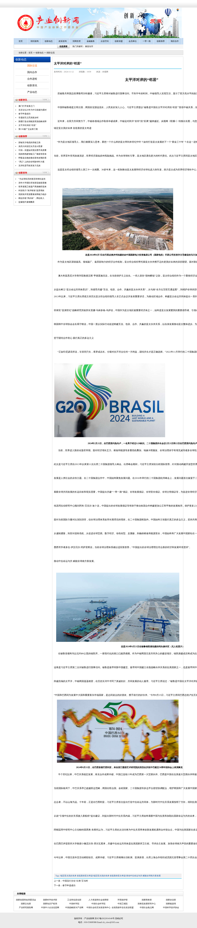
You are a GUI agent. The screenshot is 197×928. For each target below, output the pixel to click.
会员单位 (133, 41)
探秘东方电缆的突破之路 (29, 142)
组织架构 (35, 41)
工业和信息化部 (74, 900)
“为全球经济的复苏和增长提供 (31, 179)
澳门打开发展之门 (26, 106)
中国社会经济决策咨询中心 (98, 907)
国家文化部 (26, 903)
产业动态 (32, 92)
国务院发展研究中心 (147, 903)
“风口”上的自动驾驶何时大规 (31, 162)
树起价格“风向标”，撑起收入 (31, 198)
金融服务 (91, 41)
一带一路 (147, 41)
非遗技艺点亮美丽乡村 (28, 117)
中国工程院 (123, 903)
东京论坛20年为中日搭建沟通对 (32, 110)
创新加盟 (119, 41)
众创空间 (105, 41)
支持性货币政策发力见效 (29, 165)
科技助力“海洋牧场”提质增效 (31, 190)
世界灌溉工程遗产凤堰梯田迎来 (32, 186)
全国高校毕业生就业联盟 (123, 907)
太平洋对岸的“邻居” (27, 125)
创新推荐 (161, 41)
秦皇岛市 (89, 46)
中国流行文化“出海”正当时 (75, 881)
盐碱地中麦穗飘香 (26, 202)
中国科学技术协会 (171, 907)
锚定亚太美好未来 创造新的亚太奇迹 (76, 875)
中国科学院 (74, 903)
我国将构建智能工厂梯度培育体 (32, 154)
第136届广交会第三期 (28, 129)
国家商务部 (147, 900)
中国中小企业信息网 (50, 907)
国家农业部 (171, 900)
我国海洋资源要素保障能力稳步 (32, 194)
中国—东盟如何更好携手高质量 (32, 150)
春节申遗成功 (68, 885)
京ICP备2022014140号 (105, 918)
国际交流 (51, 53)
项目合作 (175, 41)
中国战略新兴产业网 (74, 907)
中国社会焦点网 (147, 907)
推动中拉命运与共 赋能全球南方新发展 (143, 875)
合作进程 (32, 78)
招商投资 (77, 41)
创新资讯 (32, 85)
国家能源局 (171, 903)
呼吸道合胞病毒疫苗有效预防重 (32, 158)
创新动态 (49, 41)
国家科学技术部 (50, 900)
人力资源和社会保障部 (98, 900)
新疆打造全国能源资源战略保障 (32, 121)
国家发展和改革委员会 (26, 900)
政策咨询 (63, 41)
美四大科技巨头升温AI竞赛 (30, 146)
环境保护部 (123, 900)
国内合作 (32, 72)
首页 (21, 41)
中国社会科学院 (98, 903)
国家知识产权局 (50, 903)
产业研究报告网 (26, 907)
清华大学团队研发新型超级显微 (32, 183)
